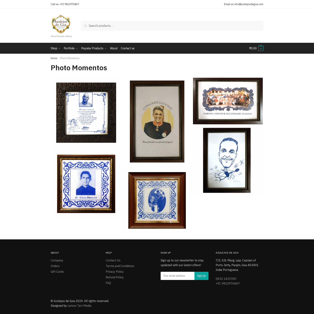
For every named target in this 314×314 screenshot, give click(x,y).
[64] (157, 121)
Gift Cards (57, 271)
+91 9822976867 (69, 4)
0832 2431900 (226, 279)
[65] (228, 101)
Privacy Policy (115, 271)
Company (57, 260)
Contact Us (113, 260)
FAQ (108, 283)
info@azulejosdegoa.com (248, 4)
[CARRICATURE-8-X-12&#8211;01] (228, 160)
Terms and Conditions (120, 266)
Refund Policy (115, 277)
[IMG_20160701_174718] (157, 200)
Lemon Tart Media (79, 305)
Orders (55, 266)
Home (54, 58)
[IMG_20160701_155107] (86, 184)
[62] (86, 113)
